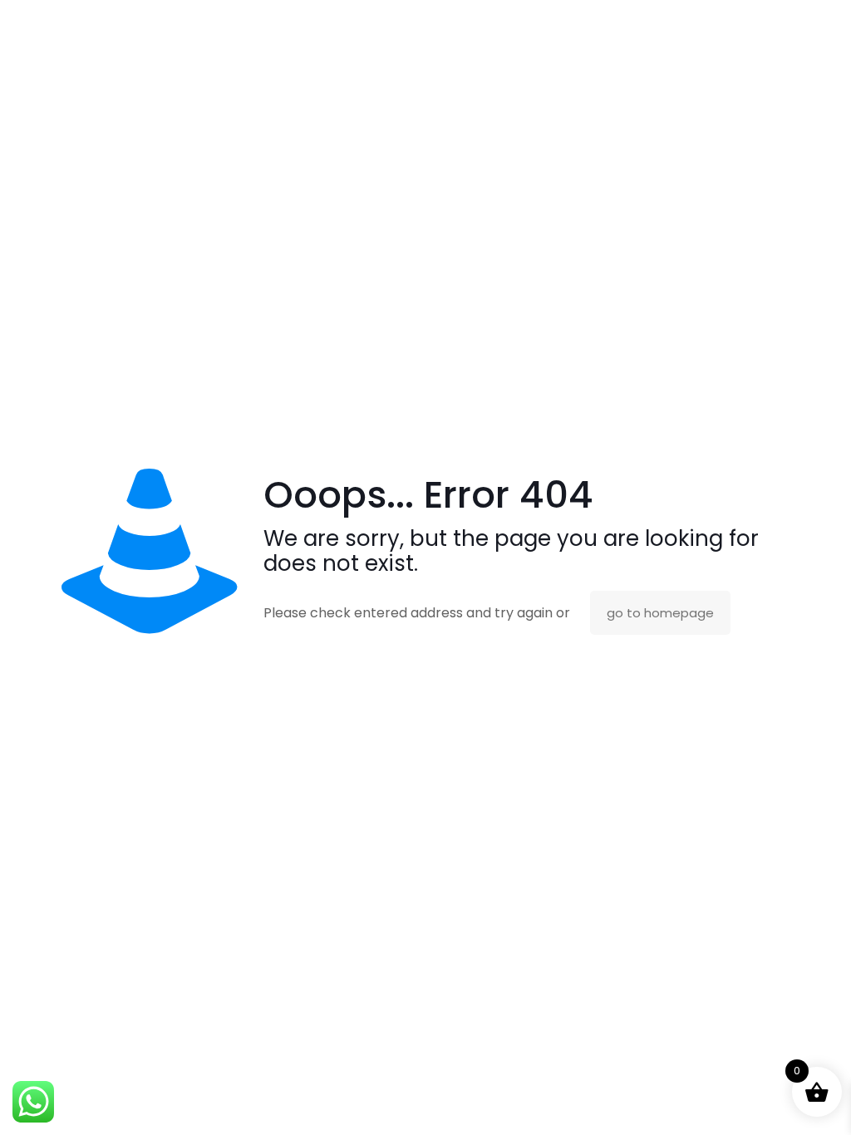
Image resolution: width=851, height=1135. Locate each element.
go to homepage (660, 613)
